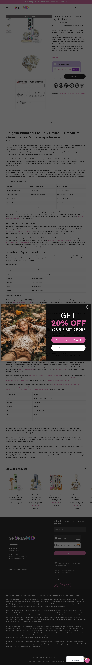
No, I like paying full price (68, 348)
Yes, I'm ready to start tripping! (68, 340)
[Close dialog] (88, 307)
